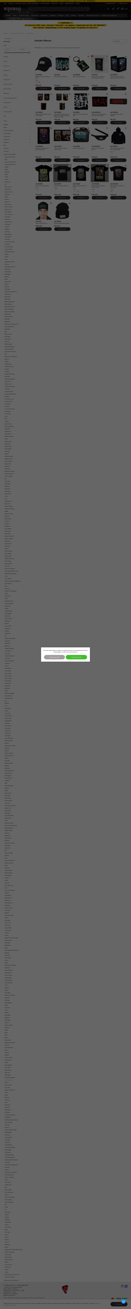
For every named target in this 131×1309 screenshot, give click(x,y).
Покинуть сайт (54, 657)
